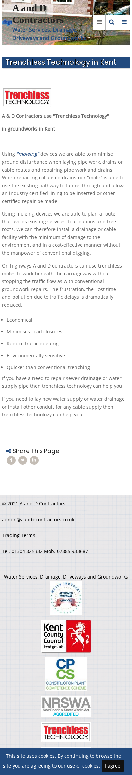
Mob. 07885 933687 (66, 551)
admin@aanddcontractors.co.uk (38, 519)
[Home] (7, 22)
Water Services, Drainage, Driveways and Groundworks (66, 576)
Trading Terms (18, 535)
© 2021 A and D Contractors (33, 503)
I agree (112, 765)
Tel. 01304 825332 (23, 551)
